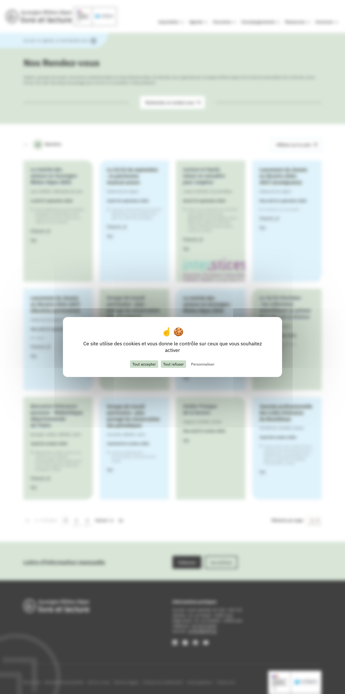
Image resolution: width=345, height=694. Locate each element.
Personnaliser (203, 364)
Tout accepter (144, 364)
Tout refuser (173, 364)
